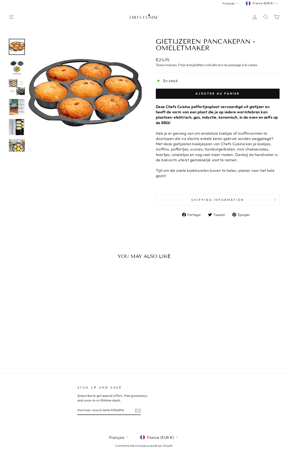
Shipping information (217, 200)
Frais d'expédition (191, 65)
